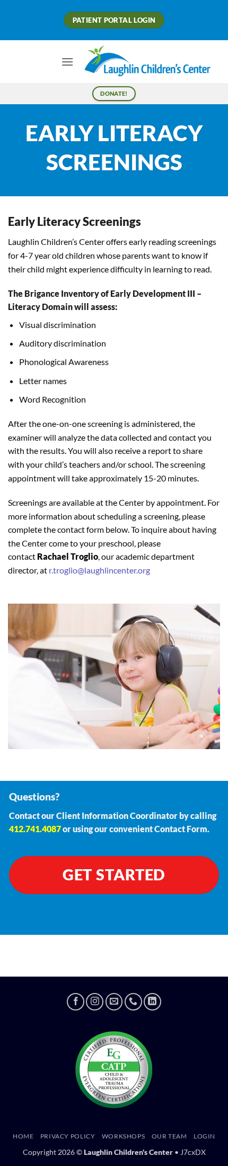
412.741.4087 (35, 829)
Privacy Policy (67, 1136)
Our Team (169, 1136)
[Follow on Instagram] (94, 1001)
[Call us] (133, 1001)
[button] (67, 62)
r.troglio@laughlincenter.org (99, 570)
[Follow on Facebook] (75, 1001)
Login (204, 1136)
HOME (23, 1136)
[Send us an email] (114, 1001)
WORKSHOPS (123, 1136)
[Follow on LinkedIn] (152, 1001)
